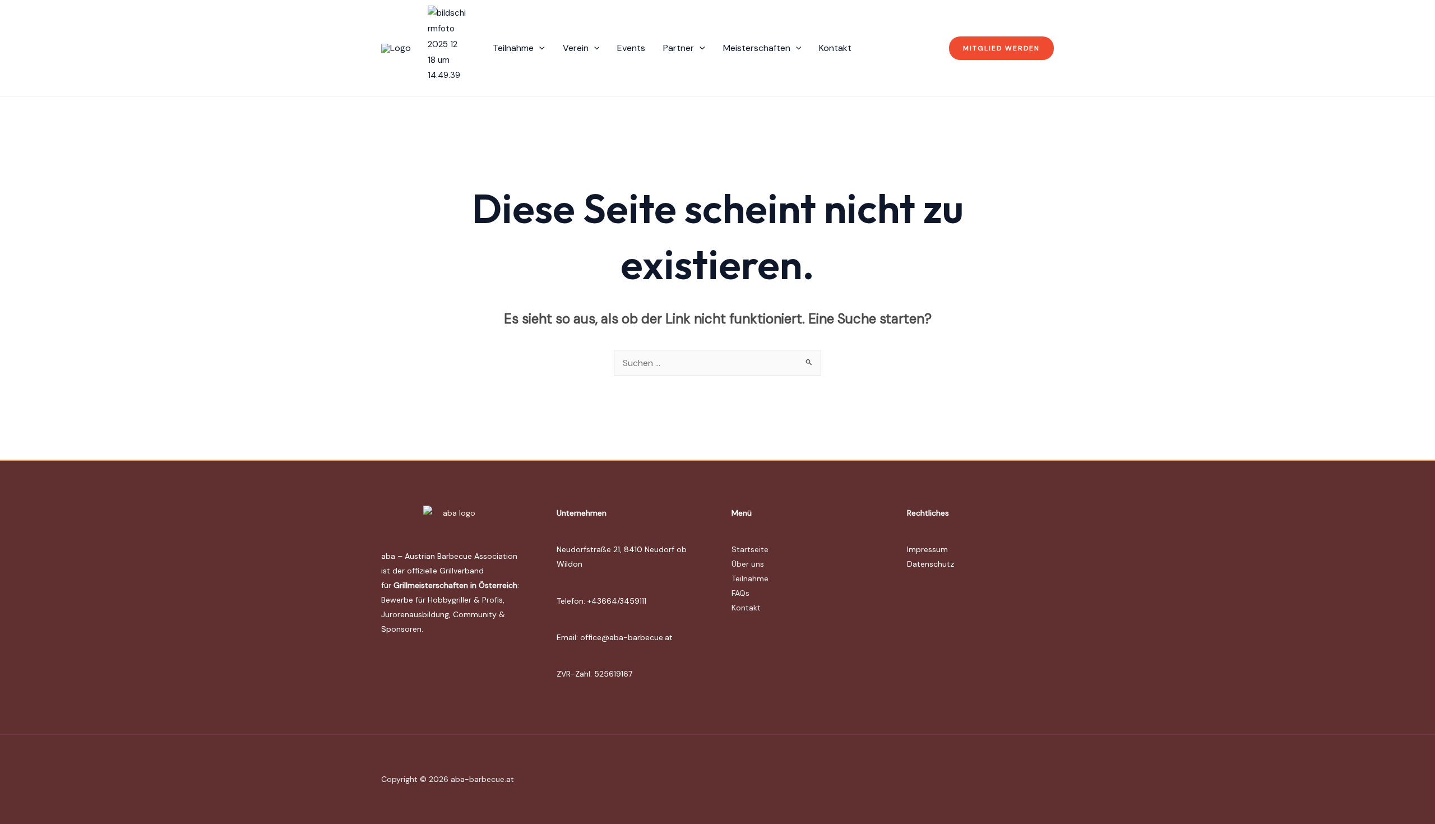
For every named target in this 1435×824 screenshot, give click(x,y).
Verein (576, 48)
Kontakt (835, 48)
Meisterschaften (756, 48)
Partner (678, 48)
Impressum (927, 549)
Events (631, 48)
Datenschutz (930, 564)
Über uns (748, 564)
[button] (539, 48)
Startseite (750, 549)
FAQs (740, 593)
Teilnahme (513, 48)
